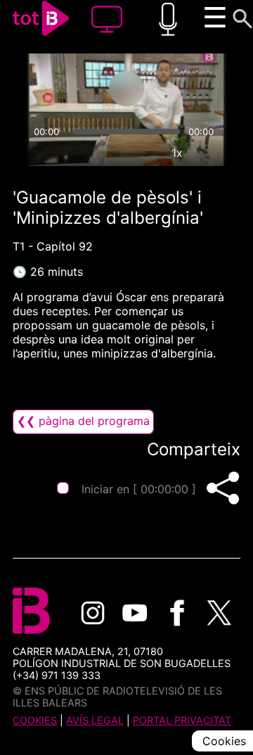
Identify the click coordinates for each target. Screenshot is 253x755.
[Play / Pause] (126, 88)
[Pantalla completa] (209, 153)
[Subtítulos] (112, 153)
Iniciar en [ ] (139, 489)
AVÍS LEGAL (95, 720)
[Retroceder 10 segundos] (71, 89)
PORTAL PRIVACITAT (182, 720)
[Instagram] (93, 613)
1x (177, 153)
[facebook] (177, 613)
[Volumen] (43, 153)
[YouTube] (135, 613)
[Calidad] (145, 153)
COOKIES (35, 720)
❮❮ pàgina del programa (83, 421)
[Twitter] (219, 613)
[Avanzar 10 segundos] (182, 89)
